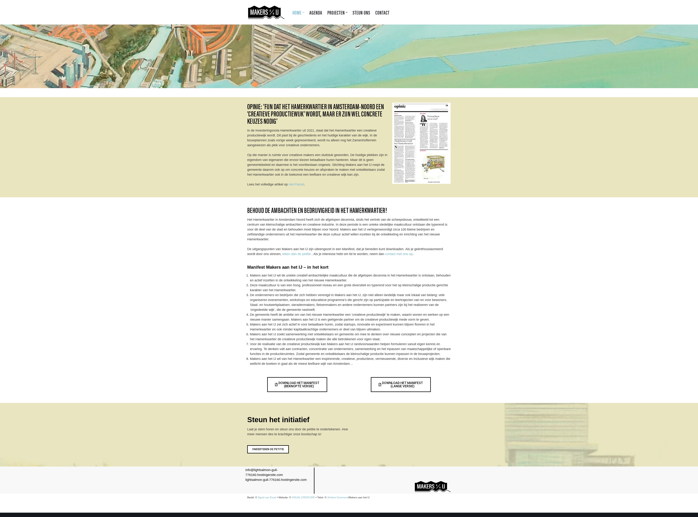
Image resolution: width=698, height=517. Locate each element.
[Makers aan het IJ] (267, 12)
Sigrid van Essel (267, 497)
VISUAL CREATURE (303, 497)
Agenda (315, 12)
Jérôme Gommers (337, 497)
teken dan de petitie (296, 254)
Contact (382, 12)
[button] (303, 12)
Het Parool (296, 184)
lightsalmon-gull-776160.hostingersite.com (276, 480)
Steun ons (361, 12)
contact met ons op (399, 254)
